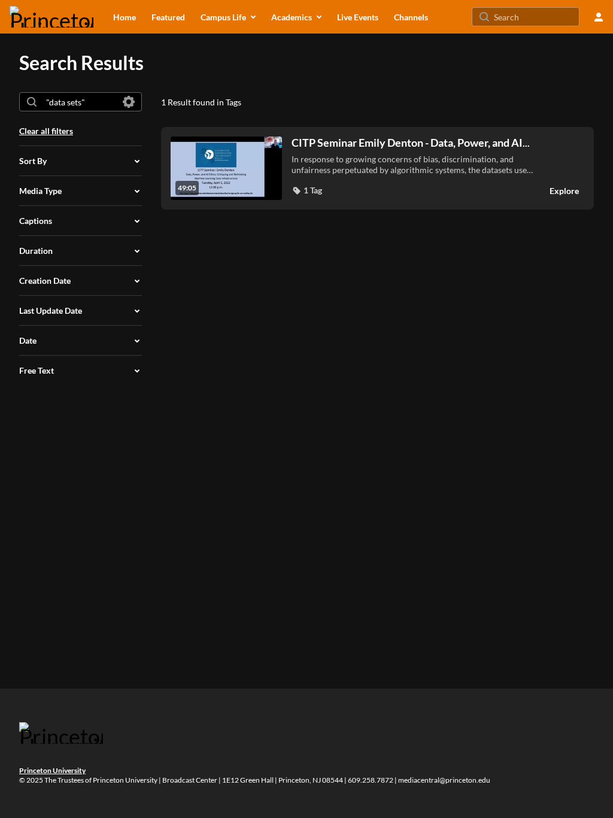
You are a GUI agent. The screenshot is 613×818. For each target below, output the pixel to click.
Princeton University (52, 770)
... (411, 143)
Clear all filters (46, 131)
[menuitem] (124, 16)
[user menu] (598, 16)
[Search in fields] (128, 101)
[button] (307, 190)
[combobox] (80, 102)
